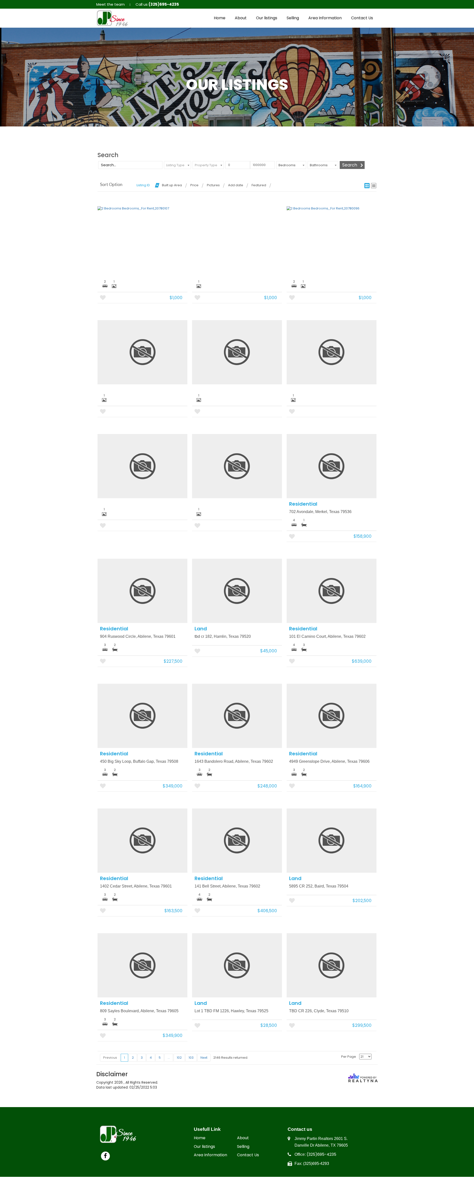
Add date (235, 185)
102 (179, 1057)
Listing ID (143, 185)
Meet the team (110, 4)
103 (191, 1057)
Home (219, 18)
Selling (293, 18)
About (241, 18)
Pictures (213, 185)
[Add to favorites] (103, 298)
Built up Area (172, 185)
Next (203, 1057)
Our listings (266, 18)
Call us (157, 4)
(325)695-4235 (321, 1154)
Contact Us (362, 18)
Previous (110, 1057)
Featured (259, 185)
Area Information (325, 18)
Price (194, 185)
